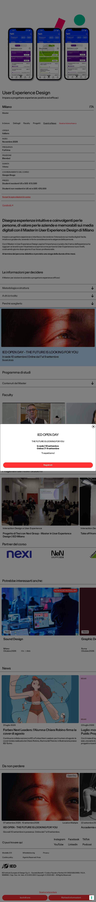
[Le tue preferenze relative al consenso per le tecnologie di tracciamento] (91, 897)
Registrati (48, 465)
